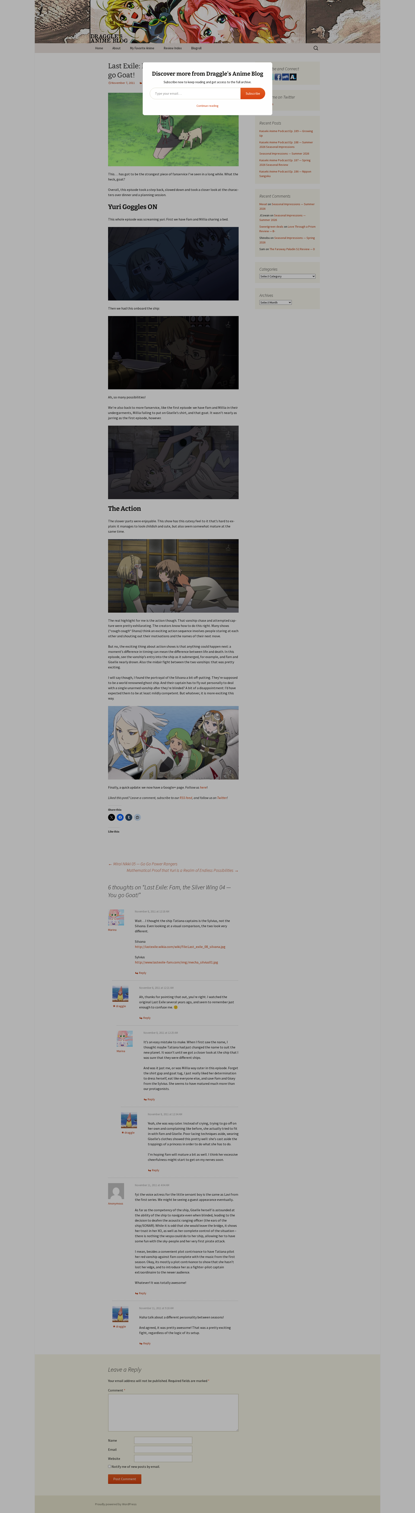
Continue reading (207, 106)
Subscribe (253, 93)
